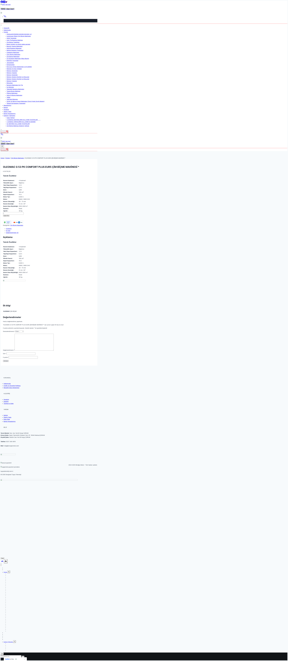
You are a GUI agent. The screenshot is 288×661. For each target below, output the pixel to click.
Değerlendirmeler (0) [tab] (12, 232)
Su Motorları (10, 87)
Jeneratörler (10, 62)
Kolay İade (7, 419)
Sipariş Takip (7, 111)
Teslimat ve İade (9, 403)
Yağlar (8, 97)
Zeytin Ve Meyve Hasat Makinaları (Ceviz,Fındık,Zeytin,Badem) (25, 101)
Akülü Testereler (11, 38)
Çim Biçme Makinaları (13, 56)
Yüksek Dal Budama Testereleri (16, 103)
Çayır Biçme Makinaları (13, 54)
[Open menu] (2, 146)
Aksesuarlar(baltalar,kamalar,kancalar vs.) (19, 34)
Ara (23, 656)
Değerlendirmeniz (9, 350)
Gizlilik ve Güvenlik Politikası (12, 385)
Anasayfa (6, 28)
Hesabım (6, 109)
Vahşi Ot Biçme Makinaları (14, 95)
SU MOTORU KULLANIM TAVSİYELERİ (18, 124)
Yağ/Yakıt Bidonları (12, 99)
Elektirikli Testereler (12, 60)
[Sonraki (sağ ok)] (285, 330)
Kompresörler (11, 64)
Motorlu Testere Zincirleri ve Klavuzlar (18, 77)
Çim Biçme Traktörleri (13, 42)
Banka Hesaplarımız (10, 113)
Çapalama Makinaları (13, 52)
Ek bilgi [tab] (8, 230)
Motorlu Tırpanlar (12, 73)
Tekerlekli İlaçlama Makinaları (15, 89)
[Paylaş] (283, 1)
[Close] (1, 129)
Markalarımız (7, 105)
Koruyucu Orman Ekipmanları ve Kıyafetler (19, 66)
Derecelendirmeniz (9, 331)
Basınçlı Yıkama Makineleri (14, 46)
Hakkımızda (7, 30)
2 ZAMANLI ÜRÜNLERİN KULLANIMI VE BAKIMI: (21, 122)
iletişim (6, 415)
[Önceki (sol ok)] (2, 330)
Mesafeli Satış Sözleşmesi (11, 387)
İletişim (6, 107)
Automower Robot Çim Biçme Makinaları (19, 36)
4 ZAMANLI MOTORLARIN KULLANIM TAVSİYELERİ (24, 120)
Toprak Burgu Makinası (13, 91)
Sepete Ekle (6, 215)
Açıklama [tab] (8, 228)
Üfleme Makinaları (12, 93)
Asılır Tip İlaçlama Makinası (15, 40)
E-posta (6, 357)
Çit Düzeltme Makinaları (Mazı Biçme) (18, 58)
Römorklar (10, 83)
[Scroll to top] (2, 561)
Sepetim (6, 401)
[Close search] (2, 654)
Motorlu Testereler (12, 71)
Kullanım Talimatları (9, 115)
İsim (4, 353)
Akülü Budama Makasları (14, 48)
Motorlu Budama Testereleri (15, 50)
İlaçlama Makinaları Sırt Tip (15, 85)
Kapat (2, 558)
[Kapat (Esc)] (286, 1)
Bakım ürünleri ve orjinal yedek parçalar (18, 44)
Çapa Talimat (11, 117)
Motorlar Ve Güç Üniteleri (14, 69)
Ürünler (6, 32)
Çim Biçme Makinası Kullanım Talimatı (18, 126)
